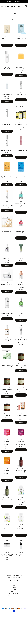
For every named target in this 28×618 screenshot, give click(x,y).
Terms (14, 600)
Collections (9, 13)
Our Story (14, 589)
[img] (10, 581)
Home (2, 13)
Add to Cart (7, 45)
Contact (14, 587)
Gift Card (14, 598)
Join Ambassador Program (14, 596)
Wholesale (14, 591)
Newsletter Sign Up (14, 593)
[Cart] (26, 6)
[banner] (14, 6)
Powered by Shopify (14, 615)
